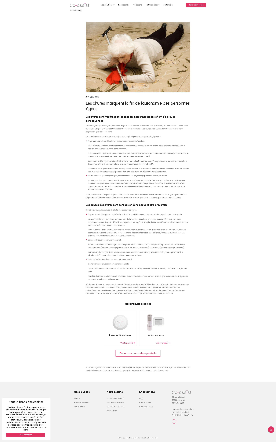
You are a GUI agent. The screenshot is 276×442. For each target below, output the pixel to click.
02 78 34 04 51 (178, 403)
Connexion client (196, 5)
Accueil (73, 10)
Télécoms (137, 5)
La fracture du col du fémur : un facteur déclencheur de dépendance (118, 156)
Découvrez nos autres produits (138, 353)
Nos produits (123, 5)
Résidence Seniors (81, 402)
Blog (80, 10)
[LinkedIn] (174, 421)
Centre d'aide (145, 402)
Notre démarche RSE (115, 406)
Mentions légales (151, 438)
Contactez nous (146, 406)
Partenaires (168, 5)
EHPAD (77, 398)
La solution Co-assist (115, 402)
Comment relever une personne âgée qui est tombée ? (128, 164)
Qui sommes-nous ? (115, 398)
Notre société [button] (152, 5)
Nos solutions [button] (107, 5)
